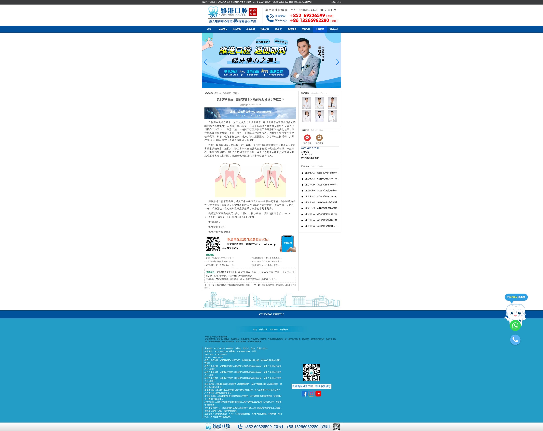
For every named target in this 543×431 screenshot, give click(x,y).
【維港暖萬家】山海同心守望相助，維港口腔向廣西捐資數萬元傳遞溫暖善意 (321, 179)
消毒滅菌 (264, 29)
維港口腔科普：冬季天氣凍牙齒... (220, 265)
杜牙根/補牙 (225, 93)
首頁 (209, 29)
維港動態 (250, 29)
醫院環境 (292, 29)
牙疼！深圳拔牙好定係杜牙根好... (220, 258)
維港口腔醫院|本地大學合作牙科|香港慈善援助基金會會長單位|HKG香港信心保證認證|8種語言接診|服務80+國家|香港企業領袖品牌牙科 (257, 2)
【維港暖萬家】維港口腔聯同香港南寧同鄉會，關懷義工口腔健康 (321, 173)
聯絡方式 (334, 29)
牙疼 (235, 93)
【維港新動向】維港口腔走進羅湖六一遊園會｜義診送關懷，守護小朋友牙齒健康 (321, 226)
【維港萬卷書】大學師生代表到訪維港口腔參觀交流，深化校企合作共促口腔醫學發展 (321, 202)
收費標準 (320, 29)
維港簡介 (223, 29)
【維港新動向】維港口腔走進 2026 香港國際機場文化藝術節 (321, 185)
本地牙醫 (237, 29)
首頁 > (217, 93)
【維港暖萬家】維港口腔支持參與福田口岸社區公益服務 (321, 190)
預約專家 (319, 143)
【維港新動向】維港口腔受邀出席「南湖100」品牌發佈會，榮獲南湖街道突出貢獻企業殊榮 (321, 214)
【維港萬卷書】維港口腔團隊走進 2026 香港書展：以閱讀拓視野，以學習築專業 (321, 196)
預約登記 (307, 143)
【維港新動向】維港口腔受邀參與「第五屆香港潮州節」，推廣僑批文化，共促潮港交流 (321, 220)
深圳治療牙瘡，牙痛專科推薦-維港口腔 (279, 285)
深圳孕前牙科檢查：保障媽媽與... (266, 258)
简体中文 (336, 2)
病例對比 (306, 29)
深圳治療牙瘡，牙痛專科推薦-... (266, 265)
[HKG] (271, 87)
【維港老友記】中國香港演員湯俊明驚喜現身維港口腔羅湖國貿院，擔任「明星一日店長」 (321, 208)
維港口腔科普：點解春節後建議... (266, 261)
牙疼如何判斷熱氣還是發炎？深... (220, 261)
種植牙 (278, 29)
